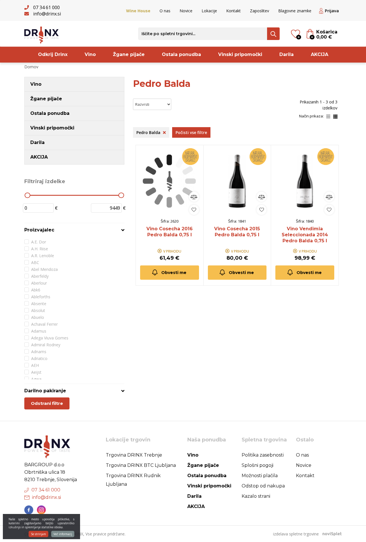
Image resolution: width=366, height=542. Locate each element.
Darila (286, 54)
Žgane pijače (129, 54)
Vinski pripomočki (240, 54)
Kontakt (233, 10)
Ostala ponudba (181, 54)
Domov (31, 66)
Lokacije (209, 10)
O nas (165, 10)
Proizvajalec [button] (39, 230)
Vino (90, 54)
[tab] (74, 230)
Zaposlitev (259, 10)
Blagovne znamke (294, 10)
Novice (186, 10)
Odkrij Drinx (52, 54)
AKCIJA (319, 54)
